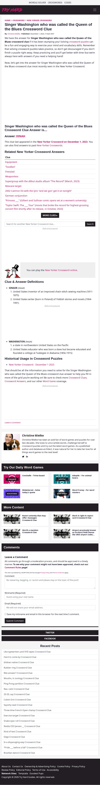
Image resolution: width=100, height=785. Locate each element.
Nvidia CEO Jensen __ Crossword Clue (22, 726)
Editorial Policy (23, 770)
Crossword (19, 20)
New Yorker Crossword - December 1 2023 (31, 364)
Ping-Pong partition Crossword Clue (21, 683)
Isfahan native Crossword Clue (19, 662)
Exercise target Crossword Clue (19, 715)
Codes (67, 2)
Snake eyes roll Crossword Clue (19, 720)
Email (13, 603)
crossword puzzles (79, 41)
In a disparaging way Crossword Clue (22, 742)
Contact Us (17, 766)
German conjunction (16, 195)
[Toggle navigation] (94, 9)
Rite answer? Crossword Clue (18, 673)
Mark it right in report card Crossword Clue (82, 516)
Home (7, 20)
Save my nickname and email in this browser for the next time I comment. (43, 614)
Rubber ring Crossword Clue (18, 667)
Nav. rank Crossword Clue (16, 689)
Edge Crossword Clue (14, 736)
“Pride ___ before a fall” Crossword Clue (23, 747)
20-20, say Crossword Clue (17, 694)
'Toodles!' (10, 166)
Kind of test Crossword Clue (17, 731)
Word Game (49, 381)
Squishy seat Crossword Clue (18, 704)
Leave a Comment (12, 422)
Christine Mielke (14, 34)
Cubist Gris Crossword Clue (17, 699)
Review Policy (8, 770)
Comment (9, 576)
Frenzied (9, 171)
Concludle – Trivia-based (33, 475)
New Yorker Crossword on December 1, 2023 (62, 141)
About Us (6, 766)
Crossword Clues (78, 377)
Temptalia (23, 773)
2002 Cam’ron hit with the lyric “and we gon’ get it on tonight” (38, 190)
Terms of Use (38, 770)
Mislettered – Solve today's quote (31, 491)
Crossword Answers (15, 381)
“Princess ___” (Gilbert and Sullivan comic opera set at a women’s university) (45, 200)
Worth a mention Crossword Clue (30, 531)
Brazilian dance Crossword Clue (19, 752)
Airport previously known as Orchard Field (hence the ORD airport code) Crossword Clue (84, 533)
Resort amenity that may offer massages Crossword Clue (34, 517)
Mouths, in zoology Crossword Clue (21, 678)
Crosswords (55, 2)
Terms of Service (58, 573)
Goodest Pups (36, 773)
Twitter (50, 632)
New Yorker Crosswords (49, 145)
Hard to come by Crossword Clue (20, 657)
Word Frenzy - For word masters (83, 491)
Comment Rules (13, 567)
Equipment (11, 162)
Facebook (50, 638)
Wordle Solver (37, 2)
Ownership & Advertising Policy (40, 766)
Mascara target (13, 186)
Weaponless (11, 176)
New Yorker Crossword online (61, 270)
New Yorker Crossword (39, 20)
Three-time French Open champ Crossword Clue (27, 710)
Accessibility (53, 770)
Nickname (15, 592)
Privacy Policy (45, 573)
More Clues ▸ (50, 215)
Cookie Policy (63, 766)
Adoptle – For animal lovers (82, 476)
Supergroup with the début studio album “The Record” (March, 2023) (42, 181)
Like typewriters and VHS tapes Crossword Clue (27, 651)
